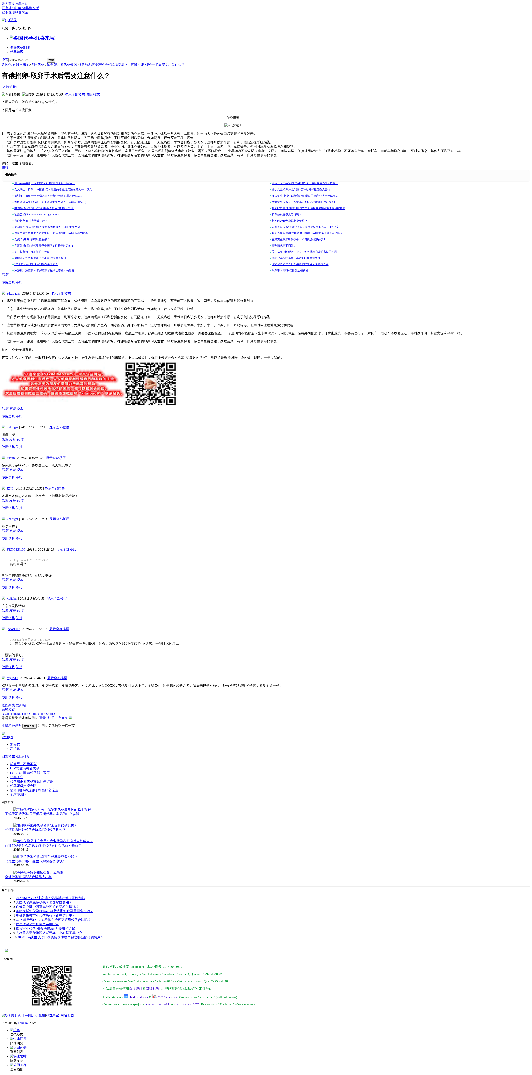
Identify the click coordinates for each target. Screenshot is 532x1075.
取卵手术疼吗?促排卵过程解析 (290, 270)
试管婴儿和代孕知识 (62, 64)
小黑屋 (40, 1015)
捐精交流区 (18, 794)
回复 (5, 274)
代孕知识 (16, 52)
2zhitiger (12, 427)
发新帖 (21, 705)
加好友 (15, 744)
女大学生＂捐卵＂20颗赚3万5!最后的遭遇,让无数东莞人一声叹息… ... (55, 189)
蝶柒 (10, 488)
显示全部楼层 (75, 94)
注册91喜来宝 (18, 12)
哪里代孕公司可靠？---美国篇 (37, 924)
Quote (33, 713)
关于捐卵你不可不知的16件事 (32, 251)
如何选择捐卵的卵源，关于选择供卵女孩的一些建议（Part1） (51, 202)
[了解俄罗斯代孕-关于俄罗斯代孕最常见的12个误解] (52, 809)
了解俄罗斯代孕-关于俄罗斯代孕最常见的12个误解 (42, 814)
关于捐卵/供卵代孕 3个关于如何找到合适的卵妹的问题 (304, 251)
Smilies (50, 713)
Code (41, 713)
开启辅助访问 (12, 8)
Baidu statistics (138, 997)
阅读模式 (93, 94)
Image (17, 713)
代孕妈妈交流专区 (23, 786)
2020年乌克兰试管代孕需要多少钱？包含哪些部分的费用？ (60, 937)
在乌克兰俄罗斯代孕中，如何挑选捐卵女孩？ (299, 239)
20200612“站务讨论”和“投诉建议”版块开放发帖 (50, 898)
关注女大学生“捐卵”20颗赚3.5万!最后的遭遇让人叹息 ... (305, 183)
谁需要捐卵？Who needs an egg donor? (37, 214)
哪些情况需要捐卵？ (284, 245)
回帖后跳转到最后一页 (58, 726)
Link (25, 713)
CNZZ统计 (153, 988)
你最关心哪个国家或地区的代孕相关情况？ (47, 906)
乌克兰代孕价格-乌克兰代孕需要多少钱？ (35, 861)
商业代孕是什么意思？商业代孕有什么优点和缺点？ (43, 845)
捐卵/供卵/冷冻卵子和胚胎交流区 (104, 64)
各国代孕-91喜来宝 (15, 64)
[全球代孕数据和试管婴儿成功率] (38, 872)
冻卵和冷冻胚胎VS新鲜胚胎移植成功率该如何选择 (44, 270)
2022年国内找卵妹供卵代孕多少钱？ (36, 264)
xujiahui (12, 598)
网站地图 (67, 1015)
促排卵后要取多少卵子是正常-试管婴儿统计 (40, 258)
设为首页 (8, 3)
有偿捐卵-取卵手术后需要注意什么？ (158, 64)
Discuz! (23, 1023)
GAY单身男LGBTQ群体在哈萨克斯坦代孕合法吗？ (53, 920)
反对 (20, 408)
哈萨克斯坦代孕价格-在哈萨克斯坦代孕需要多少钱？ (54, 911)
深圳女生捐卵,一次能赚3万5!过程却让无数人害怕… (302, 189)
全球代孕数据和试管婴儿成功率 (28, 877)
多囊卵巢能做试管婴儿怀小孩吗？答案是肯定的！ (44, 245)
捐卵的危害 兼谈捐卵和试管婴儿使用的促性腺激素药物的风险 (308, 208)
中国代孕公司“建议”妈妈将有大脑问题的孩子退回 (44, 208)
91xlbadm (13, 293)
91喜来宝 (52, 1015)
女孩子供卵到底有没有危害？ (31, 239)
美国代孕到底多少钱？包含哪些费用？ (44, 902)
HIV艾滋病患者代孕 (24, 768)
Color (8, 713)
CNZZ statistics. (167, 997)
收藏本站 (21, 3)
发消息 (15, 748)
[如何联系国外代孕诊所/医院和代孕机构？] (45, 825)
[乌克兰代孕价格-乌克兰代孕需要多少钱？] (45, 857)
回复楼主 (8, 756)
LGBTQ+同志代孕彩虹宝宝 (30, 772)
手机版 (29, 1015)
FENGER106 (16, 549)
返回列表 (8, 705)
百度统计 (135, 988)
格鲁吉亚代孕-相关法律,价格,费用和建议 (45, 928)
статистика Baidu (158, 1004)
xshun (11, 458)
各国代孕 (20, 47)
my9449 (12, 678)
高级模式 (8, 709)
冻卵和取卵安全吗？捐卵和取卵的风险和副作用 (300, 264)
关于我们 (17, 1015)
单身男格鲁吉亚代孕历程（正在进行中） (46, 915)
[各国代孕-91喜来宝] (32, 38)
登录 (5, 12)
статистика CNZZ (186, 1004)
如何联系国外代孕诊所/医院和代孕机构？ (35, 829)
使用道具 (8, 282)
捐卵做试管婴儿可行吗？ (287, 214)
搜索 (5, 59)
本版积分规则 (12, 726)
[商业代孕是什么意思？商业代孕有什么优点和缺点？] (53, 841)
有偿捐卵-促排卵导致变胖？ (31, 220)
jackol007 (13, 629)
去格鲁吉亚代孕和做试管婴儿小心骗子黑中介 (49, 933)
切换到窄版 (30, 8)
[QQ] (6, 1015)
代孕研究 (16, 777)
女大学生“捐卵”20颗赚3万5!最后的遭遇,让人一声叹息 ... (305, 195)
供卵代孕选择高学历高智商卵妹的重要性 (296, 258)
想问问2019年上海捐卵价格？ (289, 220)
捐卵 (5, 167)
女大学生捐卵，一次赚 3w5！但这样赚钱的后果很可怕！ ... (307, 202)
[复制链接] (9, 87)
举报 (19, 282)
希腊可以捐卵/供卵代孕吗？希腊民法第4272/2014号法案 (305, 226)
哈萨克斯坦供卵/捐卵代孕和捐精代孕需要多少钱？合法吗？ (307, 233)
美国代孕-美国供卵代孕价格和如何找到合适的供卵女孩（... (49, 226)
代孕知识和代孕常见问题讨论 (31, 781)
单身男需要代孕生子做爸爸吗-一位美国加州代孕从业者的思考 (51, 233)
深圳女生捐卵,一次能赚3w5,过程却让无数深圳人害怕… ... (48, 195)
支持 (13, 408)
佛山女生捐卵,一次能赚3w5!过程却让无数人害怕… (44, 183)
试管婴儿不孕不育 (23, 764)
